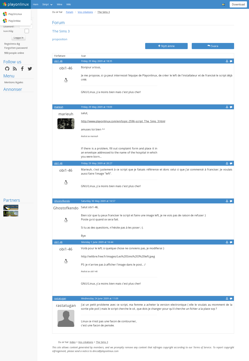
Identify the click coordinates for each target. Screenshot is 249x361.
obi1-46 (58, 61)
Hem (35, 4)
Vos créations (85, 12)
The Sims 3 (102, 342)
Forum (69, 12)
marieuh (58, 107)
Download (238, 4)
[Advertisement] (18, 145)
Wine (59, 4)
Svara (214, 46)
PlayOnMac (14, 20)
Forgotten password (15, 47)
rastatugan (60, 298)
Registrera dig (12, 43)
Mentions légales (13, 82)
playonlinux (18, 4)
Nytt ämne (168, 46)
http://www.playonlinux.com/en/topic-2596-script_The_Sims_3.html (123, 121)
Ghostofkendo (62, 201)
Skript (45, 4)
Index (73, 342)
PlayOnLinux (15, 14)
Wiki (68, 4)
